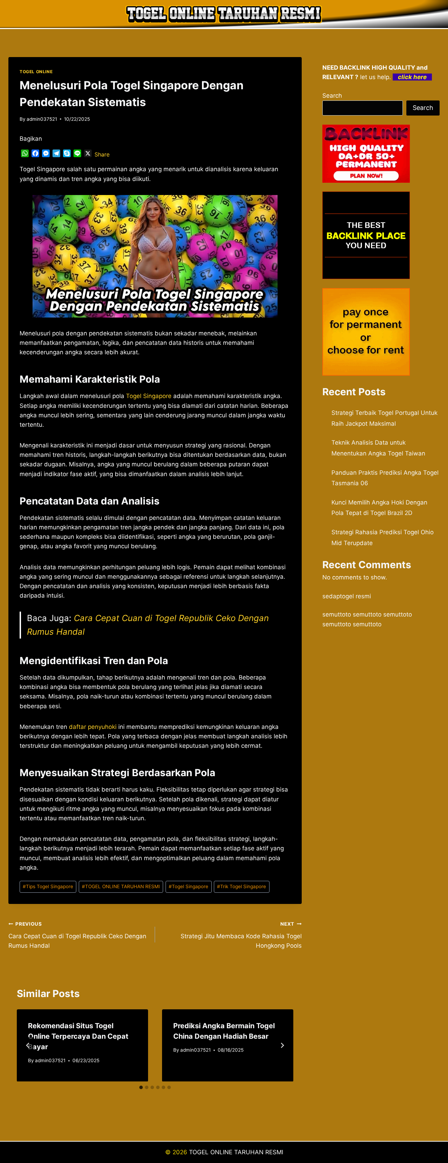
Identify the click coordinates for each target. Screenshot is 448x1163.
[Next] (282, 1045)
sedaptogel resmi (346, 596)
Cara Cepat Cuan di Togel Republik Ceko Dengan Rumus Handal (77, 935)
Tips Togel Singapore (48, 886)
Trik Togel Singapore (241, 886)
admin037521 (42, 119)
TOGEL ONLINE (36, 71)
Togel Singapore (149, 395)
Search (332, 95)
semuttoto (336, 614)
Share (102, 154)
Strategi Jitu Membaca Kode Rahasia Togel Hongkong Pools (241, 935)
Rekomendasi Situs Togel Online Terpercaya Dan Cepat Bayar (78, 1036)
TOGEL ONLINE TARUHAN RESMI (121, 886)
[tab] (141, 1087)
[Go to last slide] (28, 1045)
